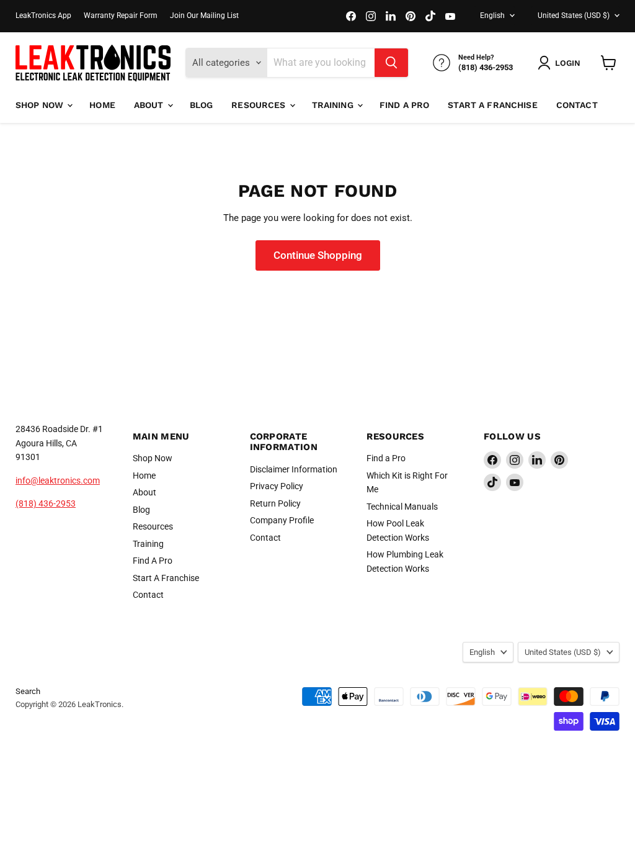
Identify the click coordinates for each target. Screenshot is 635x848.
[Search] (391, 62)
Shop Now (41, 105)
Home (102, 105)
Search (28, 691)
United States (574, 15)
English (492, 15)
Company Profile (282, 520)
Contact (577, 105)
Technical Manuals (402, 507)
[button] (561, 62)
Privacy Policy (276, 486)
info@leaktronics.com (58, 480)
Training (334, 105)
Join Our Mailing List (204, 15)
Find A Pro (404, 105)
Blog (201, 105)
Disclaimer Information (293, 469)
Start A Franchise (492, 105)
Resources (259, 105)
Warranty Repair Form (121, 15)
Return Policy (275, 503)
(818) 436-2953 (46, 503)
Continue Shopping (317, 255)
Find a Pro (386, 458)
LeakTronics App (43, 15)
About (150, 105)
